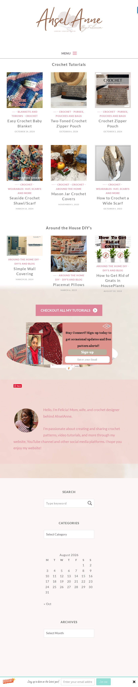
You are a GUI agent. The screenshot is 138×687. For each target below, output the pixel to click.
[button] (88, 339)
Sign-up (87, 352)
